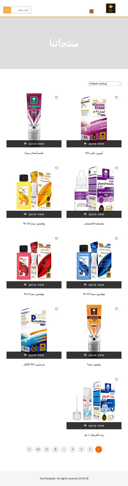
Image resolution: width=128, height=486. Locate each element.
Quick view (96, 144)
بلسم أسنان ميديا (34, 153)
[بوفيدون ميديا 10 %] (34, 190)
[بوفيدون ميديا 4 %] (34, 261)
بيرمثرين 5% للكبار (34, 364)
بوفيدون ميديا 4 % (34, 294)
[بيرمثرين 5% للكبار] (34, 331)
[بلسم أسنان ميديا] (34, 119)
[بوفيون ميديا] (94, 331)
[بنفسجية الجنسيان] (94, 190)
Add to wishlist (116, 97)
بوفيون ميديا (94, 364)
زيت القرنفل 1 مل (94, 435)
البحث (7, 10)
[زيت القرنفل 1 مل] (94, 401)
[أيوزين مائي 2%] (94, 119)
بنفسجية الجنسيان (94, 223)
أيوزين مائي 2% (94, 153)
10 (38, 449)
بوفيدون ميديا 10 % (34, 223)
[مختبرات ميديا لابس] (111, 8)
